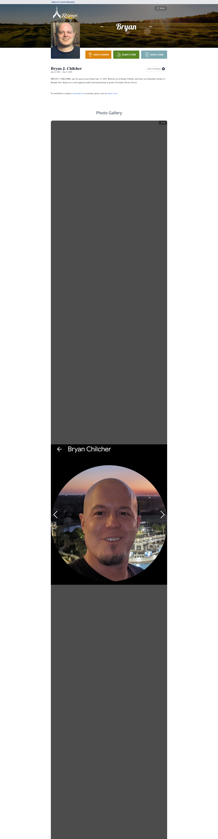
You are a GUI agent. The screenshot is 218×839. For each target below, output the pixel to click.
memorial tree (78, 93)
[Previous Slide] (55, 514)
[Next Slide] (162, 514)
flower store (112, 93)
